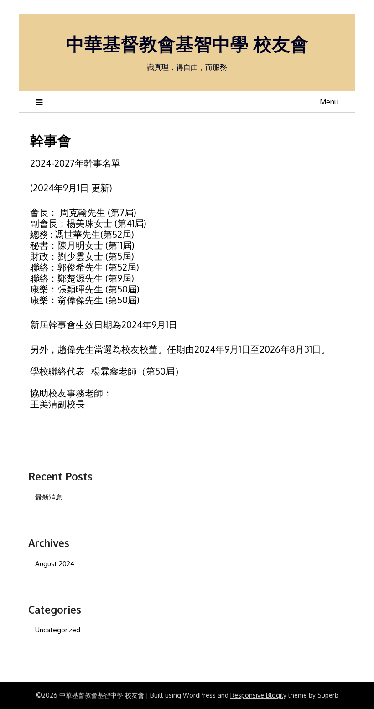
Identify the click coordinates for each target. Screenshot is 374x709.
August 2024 (54, 563)
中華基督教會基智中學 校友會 (187, 43)
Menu (329, 101)
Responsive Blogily (258, 695)
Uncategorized (57, 630)
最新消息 (48, 497)
